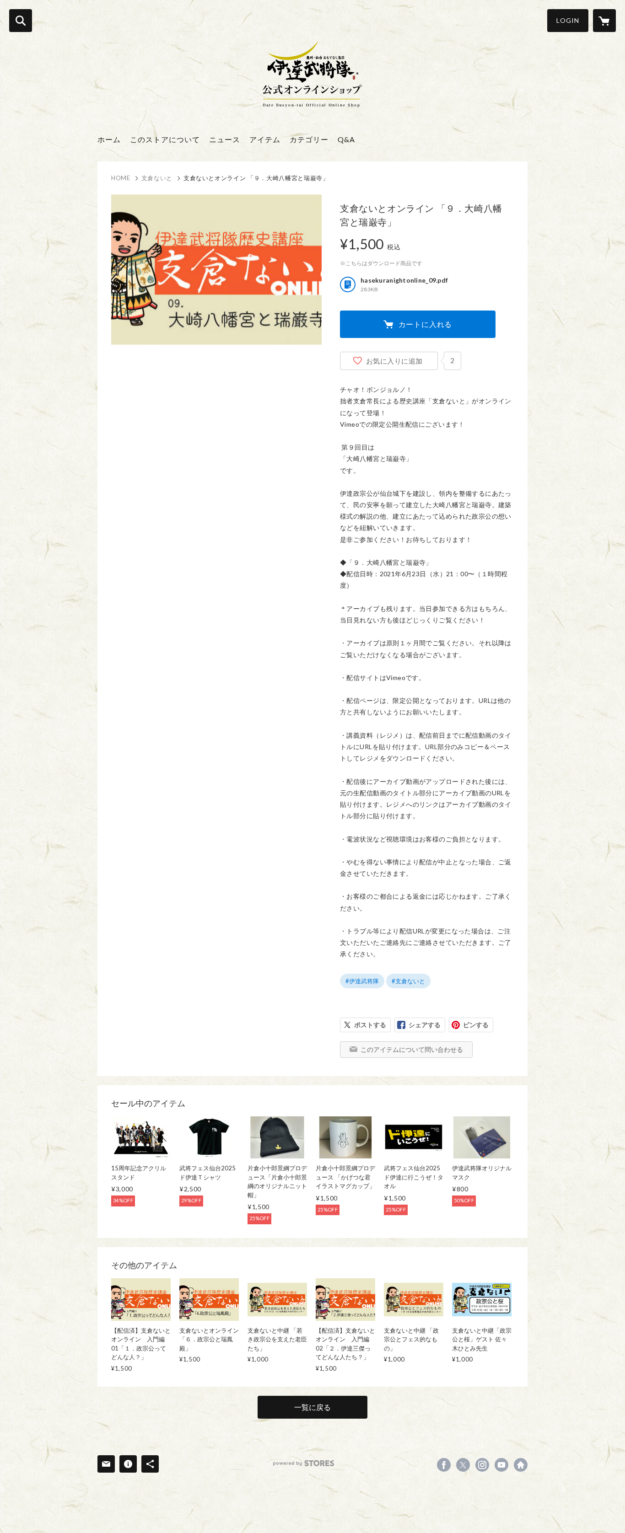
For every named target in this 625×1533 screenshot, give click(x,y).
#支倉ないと (408, 981)
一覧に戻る (312, 1407)
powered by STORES (303, 1463)
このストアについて (165, 139)
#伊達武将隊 (362, 981)
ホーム (109, 139)
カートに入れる (426, 324)
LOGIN (567, 20)
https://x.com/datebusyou (463, 1465)
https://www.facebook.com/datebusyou (444, 1465)
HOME (120, 178)
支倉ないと (156, 178)
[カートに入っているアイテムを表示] (604, 20)
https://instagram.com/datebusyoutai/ (482, 1465)
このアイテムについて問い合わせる (412, 1049)
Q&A (346, 139)
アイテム (264, 139)
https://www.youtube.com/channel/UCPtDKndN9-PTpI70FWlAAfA (501, 1465)
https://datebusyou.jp (521, 1465)
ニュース (224, 139)
